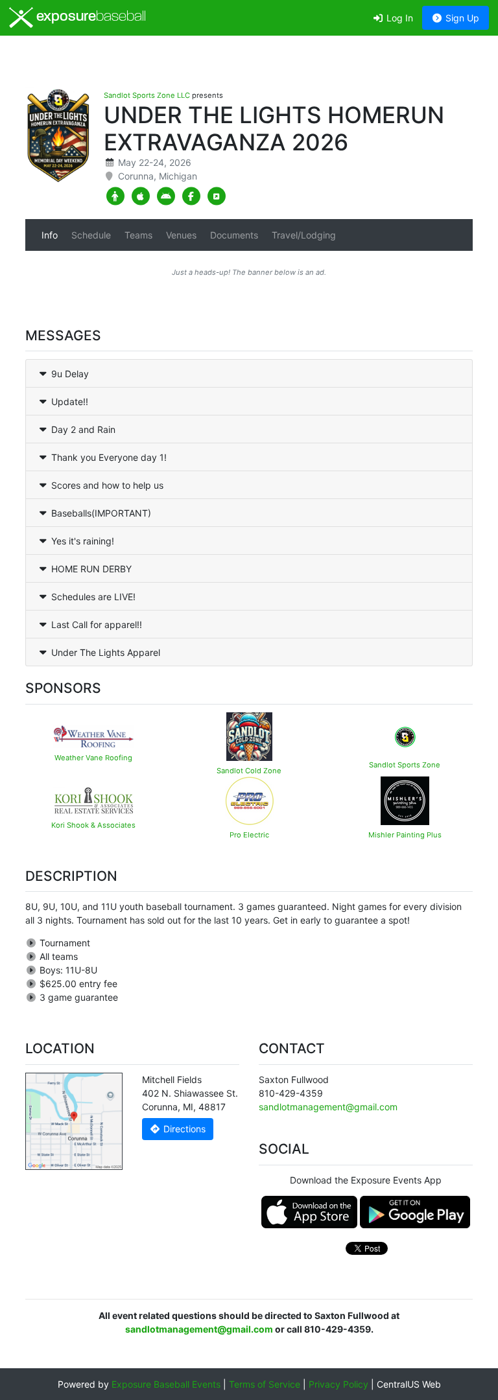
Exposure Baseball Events (166, 1384)
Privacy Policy (338, 1384)
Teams (138, 234)
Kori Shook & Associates (93, 825)
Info (50, 234)
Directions (183, 1128)
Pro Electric (249, 834)
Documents (234, 234)
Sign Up (461, 17)
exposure (89, 17)
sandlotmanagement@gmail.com (328, 1106)
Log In (398, 17)
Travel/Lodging (304, 234)
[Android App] (165, 196)
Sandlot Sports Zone (404, 764)
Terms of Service (264, 1384)
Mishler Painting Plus (405, 834)
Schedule (91, 234)
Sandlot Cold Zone (249, 770)
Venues (181, 234)
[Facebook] (191, 196)
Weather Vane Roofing (93, 757)
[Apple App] (140, 196)
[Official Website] (216, 196)
